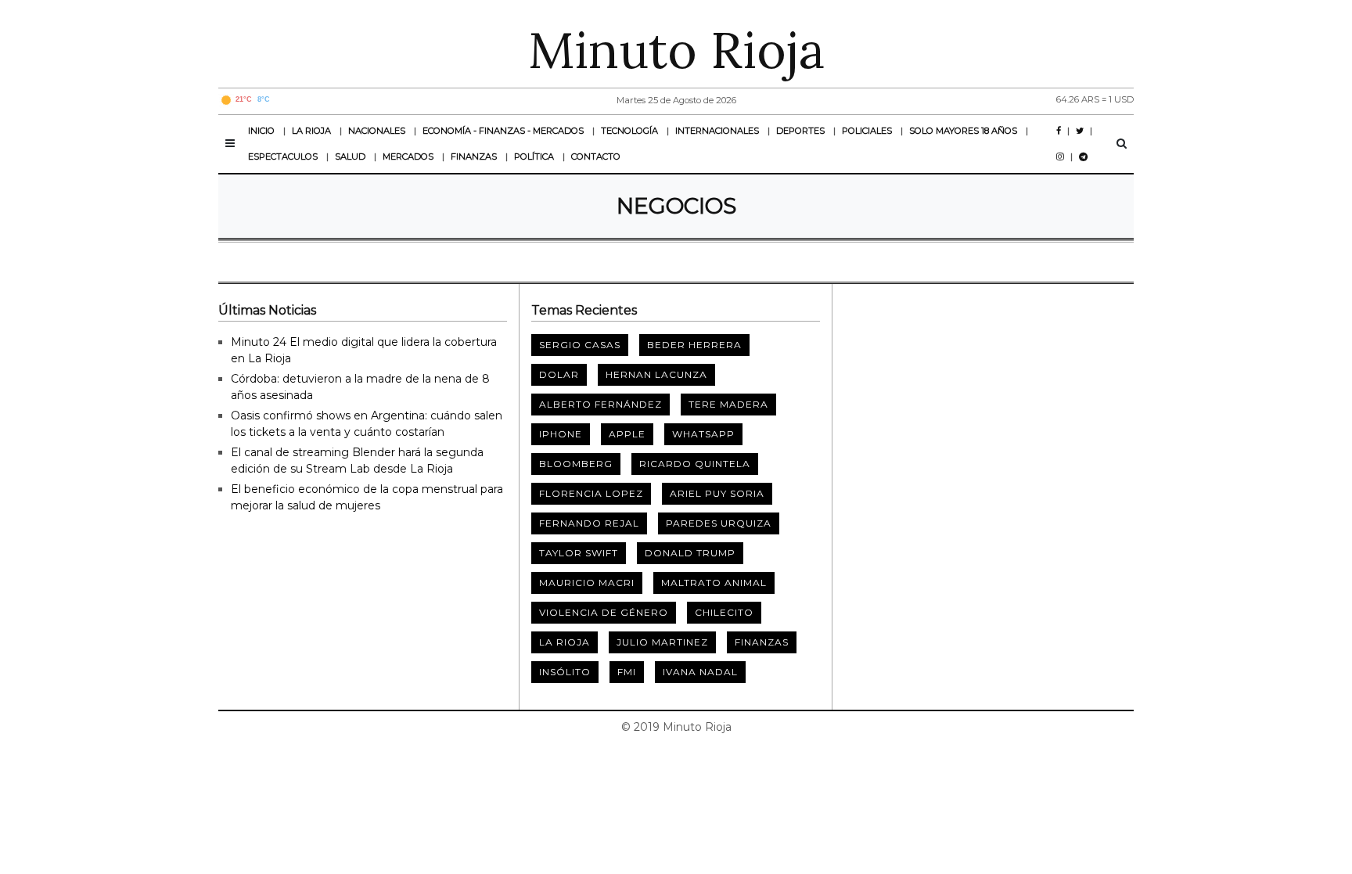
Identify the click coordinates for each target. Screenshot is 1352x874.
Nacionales (376, 130)
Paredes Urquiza (718, 523)
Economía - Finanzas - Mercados (503, 130)
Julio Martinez (662, 642)
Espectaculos (283, 156)
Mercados (408, 156)
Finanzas (474, 156)
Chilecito (724, 612)
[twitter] (1080, 131)
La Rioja (311, 130)
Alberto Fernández (600, 404)
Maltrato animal (714, 582)
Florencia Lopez (591, 493)
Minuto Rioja (676, 50)
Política (534, 156)
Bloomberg (576, 463)
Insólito (565, 672)
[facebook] (1058, 131)
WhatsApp (703, 434)
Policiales (867, 130)
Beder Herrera (694, 345)
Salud (350, 156)
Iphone (560, 434)
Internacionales (717, 130)
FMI (626, 672)
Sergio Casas (579, 345)
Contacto (595, 156)
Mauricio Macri (587, 582)
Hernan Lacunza (656, 374)
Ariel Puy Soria (717, 493)
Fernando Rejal (589, 523)
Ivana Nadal (700, 672)
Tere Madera (728, 404)
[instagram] (1060, 157)
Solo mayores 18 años (963, 130)
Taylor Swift (578, 553)
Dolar (559, 374)
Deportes (800, 130)
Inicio (261, 130)
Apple (627, 434)
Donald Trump (690, 553)
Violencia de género (603, 612)
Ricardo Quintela (694, 463)
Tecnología (629, 130)
